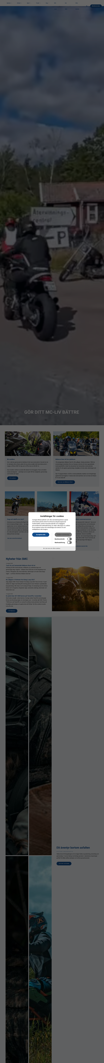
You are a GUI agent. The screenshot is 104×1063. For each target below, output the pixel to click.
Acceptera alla (40, 534)
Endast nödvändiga (63, 534)
